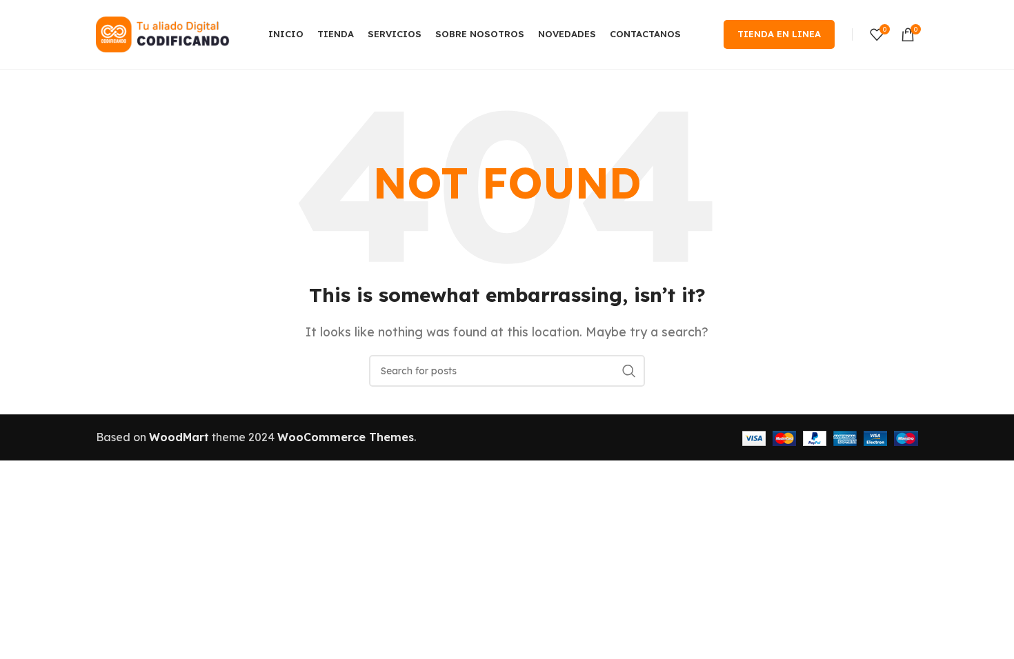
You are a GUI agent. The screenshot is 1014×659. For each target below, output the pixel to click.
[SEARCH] (629, 371)
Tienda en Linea (779, 33)
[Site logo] (165, 33)
